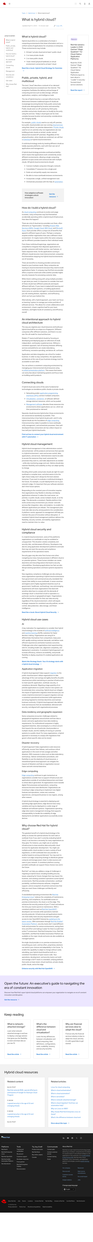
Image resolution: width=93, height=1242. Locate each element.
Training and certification (20, 1150)
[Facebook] (72, 1139)
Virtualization (31, 399)
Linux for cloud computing (60, 1087)
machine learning (31, 633)
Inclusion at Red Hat (59, 1201)
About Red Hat (12, 1201)
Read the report (76, 90)
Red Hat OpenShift (6, 1156)
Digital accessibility (47, 1207)
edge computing (53, 420)
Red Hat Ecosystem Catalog (22, 1165)
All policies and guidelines (34, 1207)
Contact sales (51, 1149)
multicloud (27, 140)
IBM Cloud (48, 228)
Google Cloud (39, 228)
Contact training (51, 1156)
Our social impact (82, 1176)
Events (24, 1201)
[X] (77, 1139)
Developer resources (22, 1159)
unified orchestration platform (34, 370)
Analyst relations (67, 1180)
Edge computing (28, 775)
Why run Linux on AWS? (59, 1108)
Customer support (22, 1156)
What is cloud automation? (60, 1093)
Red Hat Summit (81, 1201)
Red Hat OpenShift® (49, 909)
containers (40, 399)
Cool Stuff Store (70, 1201)
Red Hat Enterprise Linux (6, 1153)
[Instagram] (81, 1139)
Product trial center (37, 1149)
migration (53, 673)
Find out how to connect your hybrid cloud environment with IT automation (42, 435)
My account (20, 1154)
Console (34, 1157)
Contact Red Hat (39, 1201)
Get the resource (52, 195)
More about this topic (59, 1123)
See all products (5, 1163)
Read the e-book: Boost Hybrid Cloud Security (39, 612)
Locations (30, 1201)
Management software (34, 404)
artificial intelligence (52, 630)
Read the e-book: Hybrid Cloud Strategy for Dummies (42, 68)
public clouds (36, 122)
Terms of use (22, 1207)
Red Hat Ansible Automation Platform (7, 1160)
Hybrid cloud (32, 13)
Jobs (79, 1180)
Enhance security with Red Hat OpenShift (37, 968)
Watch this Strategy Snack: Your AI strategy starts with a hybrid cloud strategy (42, 662)
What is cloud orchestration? (61, 1090)
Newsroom (81, 1168)
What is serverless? (58, 1097)
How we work (66, 1171)
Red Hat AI (4, 1149)
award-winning (85, 1161)
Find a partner (21, 1162)
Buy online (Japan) (37, 1154)
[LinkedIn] (63, 1139)
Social (49, 1159)
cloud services (58, 125)
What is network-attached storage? (63, 1100)
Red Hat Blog (49, 1201)
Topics (24, 13)
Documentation (21, 1169)
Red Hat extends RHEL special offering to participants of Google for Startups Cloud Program (22, 1092)
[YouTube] (68, 1139)
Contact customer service (52, 1153)
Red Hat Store (36, 1152)
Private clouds (58, 127)
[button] (58, 25)
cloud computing (30, 212)
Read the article (13, 1054)
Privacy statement (12, 1207)
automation (58, 182)
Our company (66, 1168)
